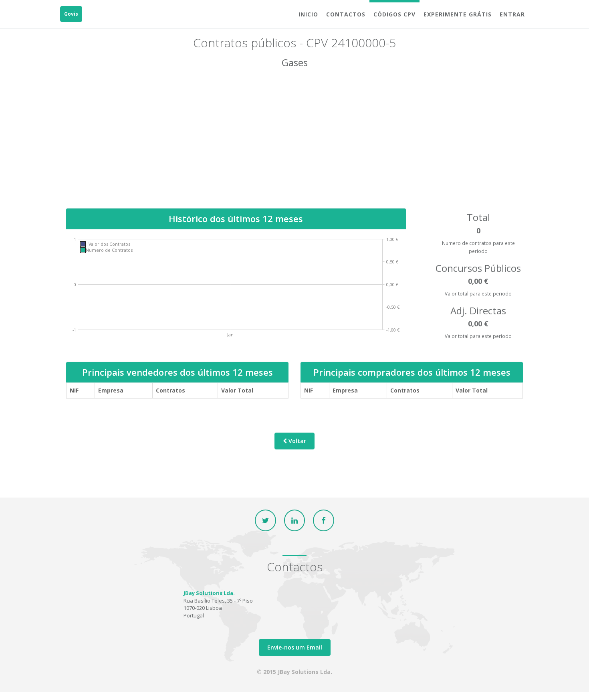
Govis (71, 13)
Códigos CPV (394, 14)
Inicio (308, 14)
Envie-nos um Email (294, 647)
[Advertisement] (294, 144)
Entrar (512, 14)
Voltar (296, 441)
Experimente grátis (458, 14)
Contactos (345, 14)
